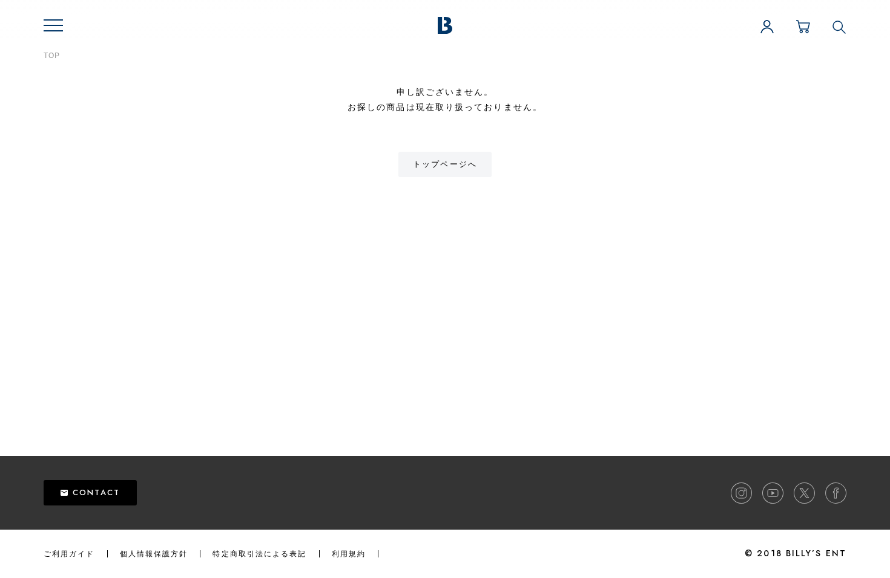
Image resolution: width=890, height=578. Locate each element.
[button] (53, 25)
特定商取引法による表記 (259, 553)
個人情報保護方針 (154, 553)
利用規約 (349, 553)
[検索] (839, 26)
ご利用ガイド (69, 553)
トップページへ (445, 164)
